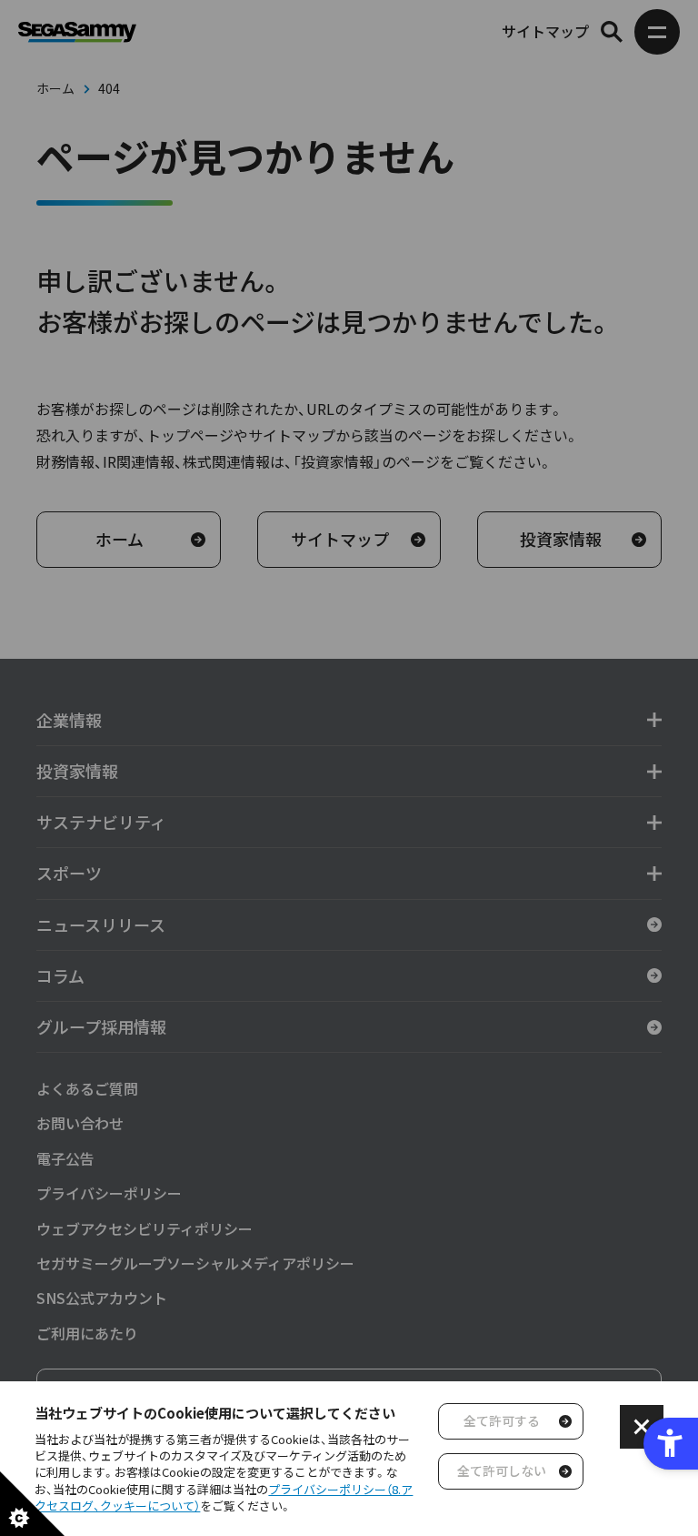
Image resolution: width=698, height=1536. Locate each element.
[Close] (641, 1427)
